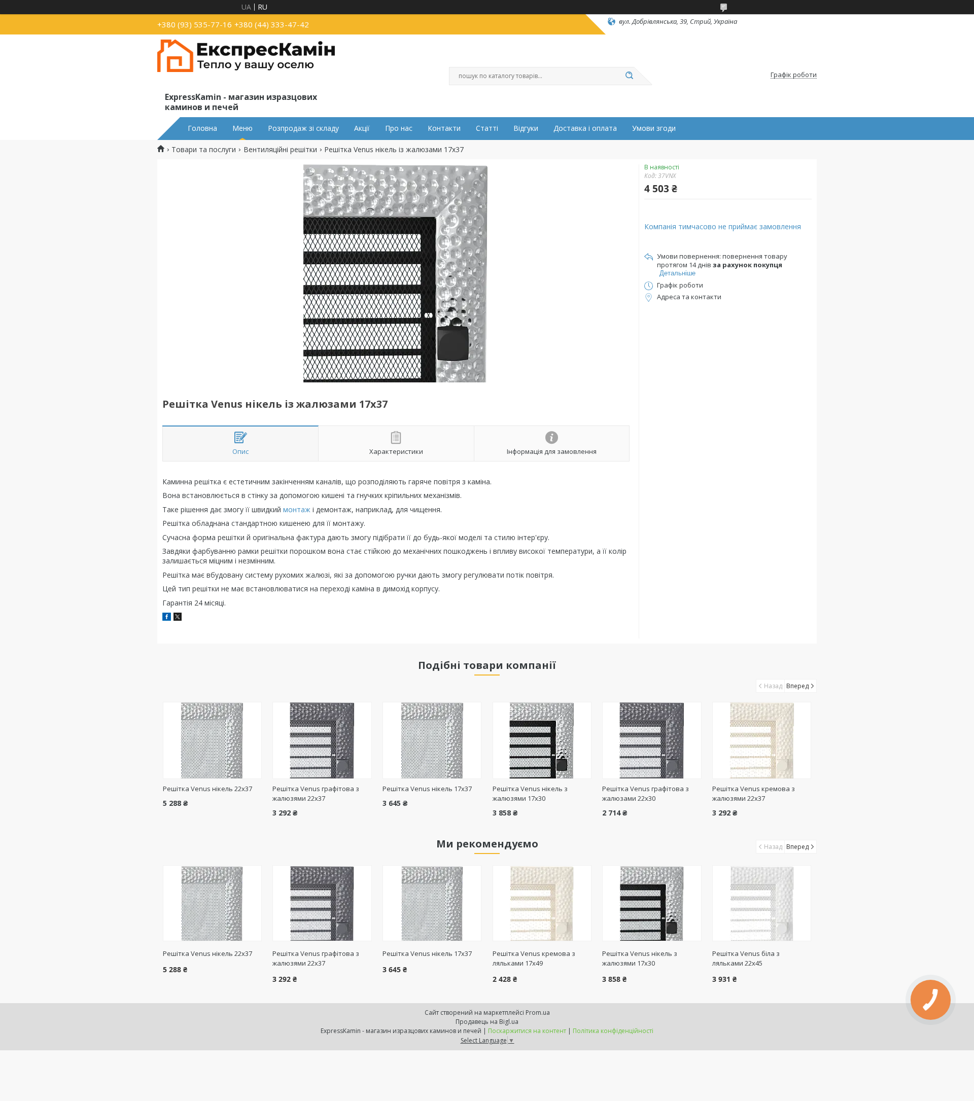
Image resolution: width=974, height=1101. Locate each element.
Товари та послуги (203, 149)
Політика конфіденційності (613, 1030)
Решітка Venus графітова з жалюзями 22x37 (315, 793)
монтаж (296, 509)
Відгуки (525, 128)
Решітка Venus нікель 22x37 (207, 788)
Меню (242, 128)
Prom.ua (538, 1012)
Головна (202, 128)
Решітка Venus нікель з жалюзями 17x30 (530, 793)
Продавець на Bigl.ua (487, 1021)
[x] (177, 618)
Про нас (398, 128)
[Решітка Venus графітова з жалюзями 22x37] (321, 740)
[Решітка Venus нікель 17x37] (431, 740)
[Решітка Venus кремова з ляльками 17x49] (542, 903)
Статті (487, 128)
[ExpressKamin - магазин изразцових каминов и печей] (246, 65)
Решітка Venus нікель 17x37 (427, 788)
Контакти (444, 128)
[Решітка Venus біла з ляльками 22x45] (761, 903)
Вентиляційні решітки (280, 149)
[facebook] (166, 618)
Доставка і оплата (585, 128)
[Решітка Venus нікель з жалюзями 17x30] (542, 740)
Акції (362, 128)
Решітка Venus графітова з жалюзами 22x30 (645, 793)
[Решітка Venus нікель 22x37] (212, 740)
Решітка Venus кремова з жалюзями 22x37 (753, 793)
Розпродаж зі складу (303, 128)
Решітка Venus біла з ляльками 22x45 (746, 958)
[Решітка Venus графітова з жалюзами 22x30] (651, 740)
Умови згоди (654, 128)
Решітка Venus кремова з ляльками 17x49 (534, 958)
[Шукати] (629, 76)
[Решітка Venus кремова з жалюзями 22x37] (761, 740)
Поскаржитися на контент (527, 1030)
